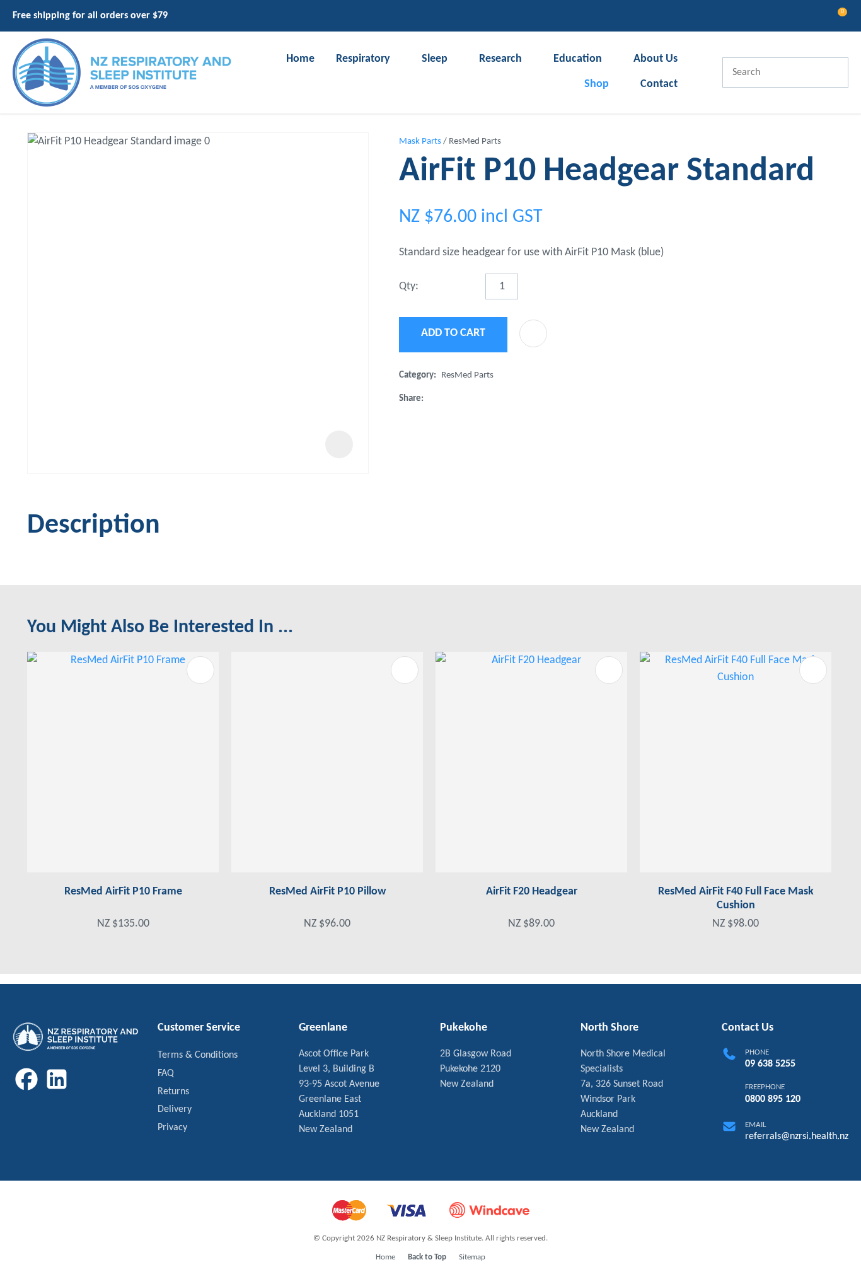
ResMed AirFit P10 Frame (123, 892)
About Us (655, 59)
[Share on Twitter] (448, 399)
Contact (659, 84)
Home (300, 59)
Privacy (172, 1128)
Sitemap (472, 1257)
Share (410, 398)
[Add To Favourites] (533, 333)
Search (833, 72)
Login (788, 16)
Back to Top (427, 1257)
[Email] (469, 399)
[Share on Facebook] (431, 398)
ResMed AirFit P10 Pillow (327, 892)
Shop (596, 84)
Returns (173, 1092)
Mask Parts (420, 141)
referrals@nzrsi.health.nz (796, 1136)
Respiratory (363, 59)
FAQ (166, 1073)
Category (416, 375)
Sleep (435, 59)
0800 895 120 (772, 1099)
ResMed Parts (475, 141)
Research (500, 59)
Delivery (175, 1109)
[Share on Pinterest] (489, 399)
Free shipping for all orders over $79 (90, 16)
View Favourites (811, 17)
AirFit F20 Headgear (531, 892)
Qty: (409, 286)
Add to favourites (200, 670)
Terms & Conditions (198, 1055)
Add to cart (453, 333)
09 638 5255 (770, 1064)
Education (577, 59)
